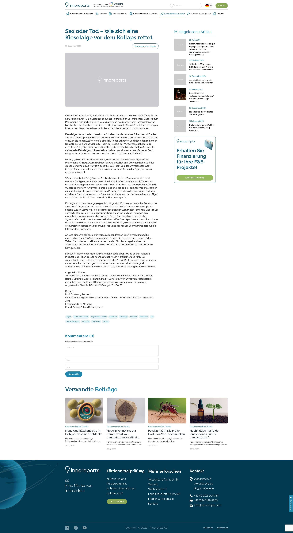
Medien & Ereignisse (161, 498)
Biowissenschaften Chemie (145, 46)
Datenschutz (222, 528)
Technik (153, 484)
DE (210, 5)
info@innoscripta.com (208, 505)
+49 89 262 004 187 (206, 495)
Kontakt (221, 5)
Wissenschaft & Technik (163, 479)
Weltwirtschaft (157, 489)
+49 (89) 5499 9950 (206, 500)
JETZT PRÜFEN (117, 502)
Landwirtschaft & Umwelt (164, 494)
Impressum (208, 528)
